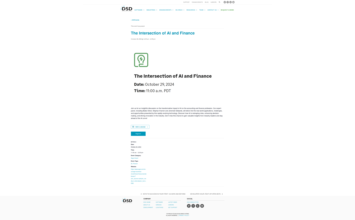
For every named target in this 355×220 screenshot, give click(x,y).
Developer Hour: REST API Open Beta (205, 194)
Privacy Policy (184, 215)
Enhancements (197, 2)
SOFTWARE (159, 202)
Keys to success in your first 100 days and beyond (164, 194)
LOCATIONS (159, 207)
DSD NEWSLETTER (192, 202)
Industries (150, 10)
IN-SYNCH (178, 10)
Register (138, 134)
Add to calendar (140, 127)
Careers (214, 2)
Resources (190, 10)
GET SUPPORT (172, 207)
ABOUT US (146, 205)
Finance (135, 163)
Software (138, 10)
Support (186, 2)
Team (201, 10)
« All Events (135, 20)
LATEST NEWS (172, 202)
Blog (206, 2)
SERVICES (159, 205)
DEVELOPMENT (148, 207)
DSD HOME (146, 202)
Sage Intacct (134, 158)
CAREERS (171, 205)
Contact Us (212, 10)
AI (131, 163)
